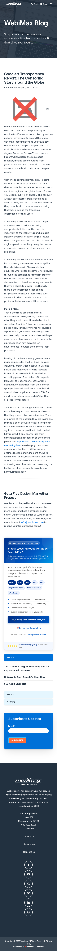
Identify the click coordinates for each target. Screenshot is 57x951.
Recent (11, 657)
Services (29, 828)
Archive (11, 701)
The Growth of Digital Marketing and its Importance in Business (26, 668)
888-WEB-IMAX (28, 824)
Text (45, 4)
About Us (29, 836)
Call (35, 4)
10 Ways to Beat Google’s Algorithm (24, 677)
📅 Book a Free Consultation (28, 628)
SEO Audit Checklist (15, 683)
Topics (10, 694)
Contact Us (29, 852)
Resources (29, 844)
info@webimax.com (37, 634)
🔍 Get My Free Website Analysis (28, 619)
